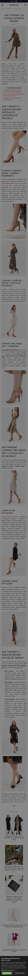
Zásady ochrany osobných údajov (11, 969)
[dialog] (14, 488)
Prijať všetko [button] (6, 973)
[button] (14, 970)
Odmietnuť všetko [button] (19, 973)
